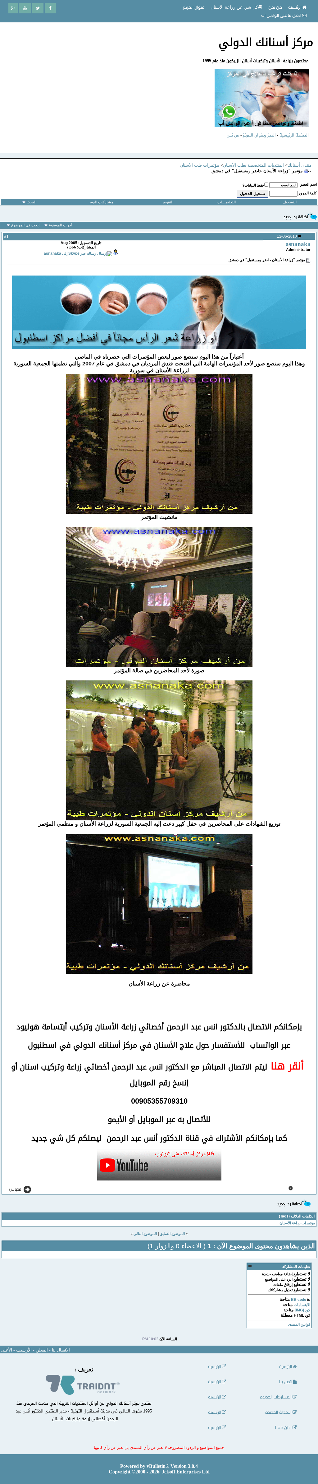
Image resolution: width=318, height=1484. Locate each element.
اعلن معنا (284, 1427)
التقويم (168, 202)
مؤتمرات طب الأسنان (199, 165)
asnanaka (298, 244)
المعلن (42, 1350)
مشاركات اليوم (101, 202)
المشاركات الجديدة (276, 1397)
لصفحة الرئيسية (293, 135)
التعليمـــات (226, 202)
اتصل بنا (286, 1382)
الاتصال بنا (61, 1350)
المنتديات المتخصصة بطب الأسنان (253, 165)
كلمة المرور (307, 193)
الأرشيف (24, 1350)
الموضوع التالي (145, 1233)
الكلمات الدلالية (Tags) (297, 1216)
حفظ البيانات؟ (253, 185)
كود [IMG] (302, 1310)
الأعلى (6, 1350)
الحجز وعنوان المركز (259, 135)
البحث (31, 202)
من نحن (233, 135)
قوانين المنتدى (299, 1324)
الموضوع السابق (172, 1233)
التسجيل (290, 202)
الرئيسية (295, 7)
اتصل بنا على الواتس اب (281, 15)
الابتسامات (302, 1305)
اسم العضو (308, 184)
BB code (298, 1299)
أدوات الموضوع (60, 225)
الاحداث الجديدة (279, 1412)
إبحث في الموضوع (25, 225)
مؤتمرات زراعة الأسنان (297, 1223)
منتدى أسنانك (300, 165)
